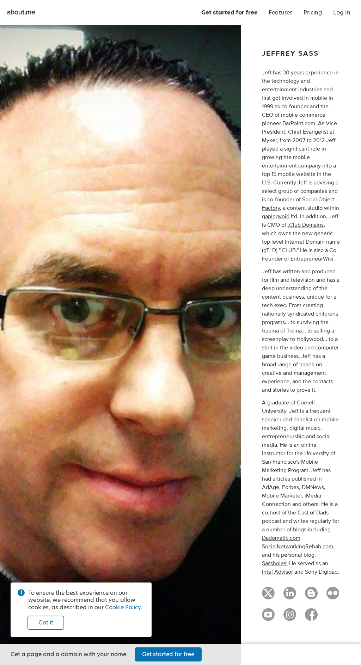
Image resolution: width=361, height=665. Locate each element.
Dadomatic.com (281, 538)
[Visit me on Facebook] (311, 617)
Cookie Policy (123, 607)
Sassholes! (275, 563)
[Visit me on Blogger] (311, 596)
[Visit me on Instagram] (289, 617)
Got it (45, 622)
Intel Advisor (277, 572)
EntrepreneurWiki (312, 259)
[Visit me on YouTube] (268, 617)
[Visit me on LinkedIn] (289, 596)
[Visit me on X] (268, 596)
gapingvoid (275, 216)
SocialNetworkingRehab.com (297, 546)
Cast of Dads (313, 512)
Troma (294, 331)
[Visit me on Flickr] (332, 596)
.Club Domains (306, 225)
